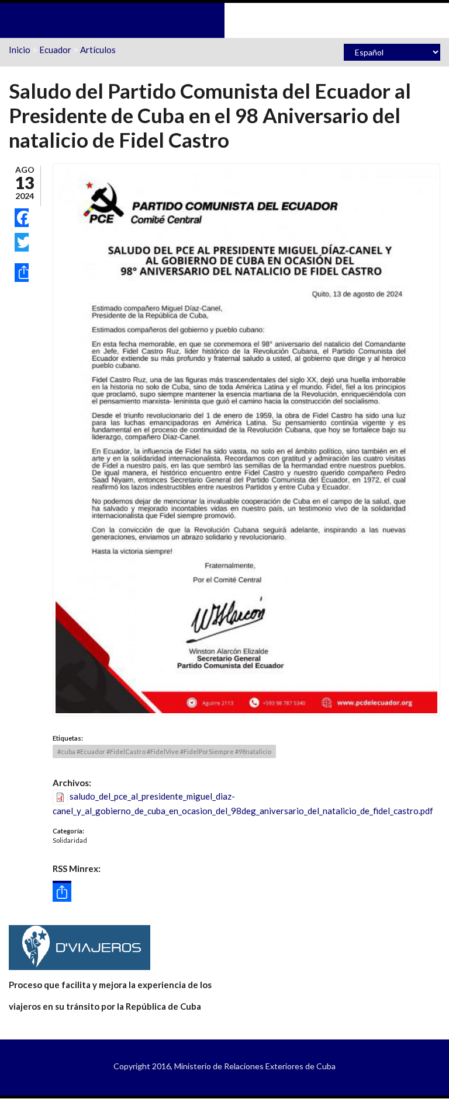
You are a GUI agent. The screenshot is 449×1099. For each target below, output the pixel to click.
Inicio (19, 49)
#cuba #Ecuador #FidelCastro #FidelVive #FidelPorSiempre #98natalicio (164, 751)
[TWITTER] (22, 242)
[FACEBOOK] (22, 217)
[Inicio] (224, 19)
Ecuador (55, 49)
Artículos (98, 49)
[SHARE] (22, 272)
